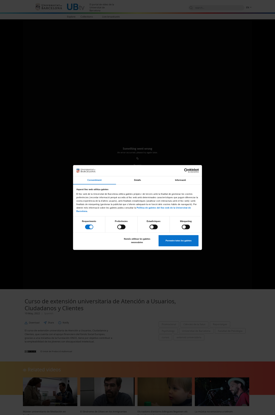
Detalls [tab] (137, 180)
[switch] (121, 227)
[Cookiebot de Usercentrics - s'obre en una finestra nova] (186, 170)
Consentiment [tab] (94, 180)
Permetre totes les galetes (178, 240)
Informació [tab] (180, 180)
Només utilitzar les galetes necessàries (137, 241)
